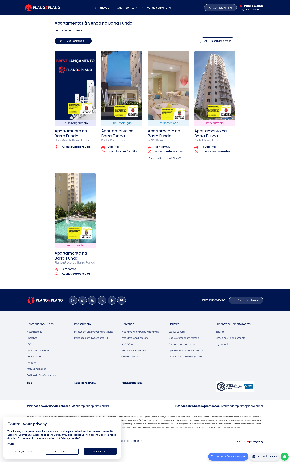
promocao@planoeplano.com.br (242, 406)
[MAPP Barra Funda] (168, 85)
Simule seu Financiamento (230, 338)
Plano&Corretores (132, 383)
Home (58, 30)
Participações (34, 356)
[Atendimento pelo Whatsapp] (285, 457)
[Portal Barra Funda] (215, 85)
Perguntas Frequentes (133, 350)
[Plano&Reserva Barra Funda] (75, 208)
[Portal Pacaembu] (121, 85)
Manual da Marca (36, 369)
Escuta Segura (177, 331)
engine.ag (258, 441)
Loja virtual (221, 344)
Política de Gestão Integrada (42, 375)
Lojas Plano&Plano (85, 383)
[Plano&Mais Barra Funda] (75, 85)
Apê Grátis (127, 344)
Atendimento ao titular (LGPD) (185, 356)
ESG (29, 344)
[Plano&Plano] (42, 7)
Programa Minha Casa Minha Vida (140, 331)
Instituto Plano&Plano (38, 350)
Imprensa (32, 338)
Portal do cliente (247, 300)
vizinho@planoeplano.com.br (90, 406)
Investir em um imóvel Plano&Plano (93, 331)
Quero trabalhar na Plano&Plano (186, 350)
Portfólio (31, 362)
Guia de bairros (129, 356)
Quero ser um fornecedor (183, 344)
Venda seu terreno (159, 8)
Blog (29, 383)
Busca (67, 30)
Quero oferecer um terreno (184, 338)
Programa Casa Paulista (134, 338)
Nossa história (34, 331)
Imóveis (104, 8)
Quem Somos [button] (126, 8)
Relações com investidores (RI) (91, 338)
